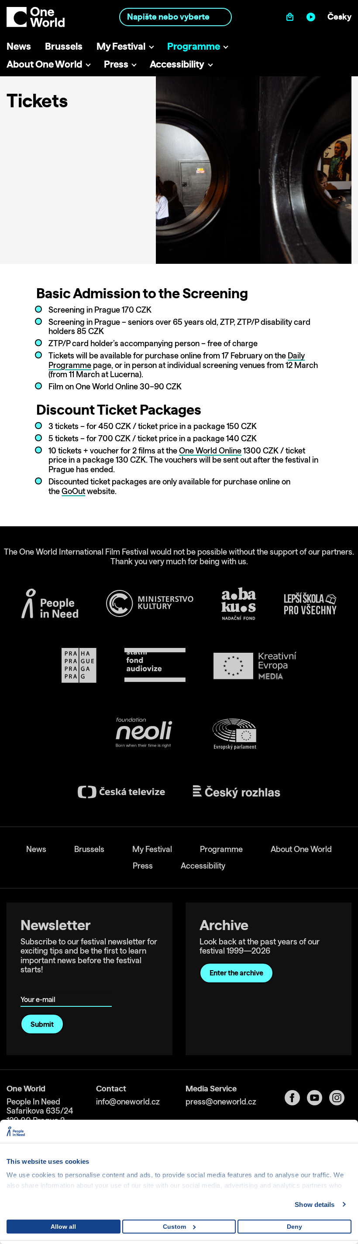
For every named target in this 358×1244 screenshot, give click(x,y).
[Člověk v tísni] (49, 604)
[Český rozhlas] (236, 791)
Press (116, 63)
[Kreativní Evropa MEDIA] (255, 665)
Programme (193, 46)
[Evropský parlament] (234, 734)
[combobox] (175, 17)
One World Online (210, 450)
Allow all (63, 1226)
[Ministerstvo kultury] (149, 603)
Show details (314, 1204)
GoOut (73, 491)
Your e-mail (40, 987)
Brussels (64, 46)
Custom (174, 1226)
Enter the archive (236, 973)
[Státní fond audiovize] (155, 665)
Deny (294, 1226)
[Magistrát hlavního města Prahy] (79, 665)
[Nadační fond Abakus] (238, 603)
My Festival (120, 46)
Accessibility (177, 63)
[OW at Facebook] (296, 1097)
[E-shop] (292, 16)
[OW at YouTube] (318, 1097)
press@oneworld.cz (221, 1101)
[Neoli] (143, 734)
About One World (44, 63)
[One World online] (312, 16)
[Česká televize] (121, 792)
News (19, 46)
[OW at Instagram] (340, 1097)
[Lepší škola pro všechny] (310, 603)
